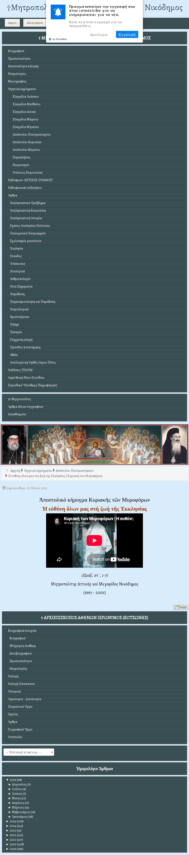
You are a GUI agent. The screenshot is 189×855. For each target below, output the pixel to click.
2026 (11, 780)
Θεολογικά (16, 271)
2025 (11, 821)
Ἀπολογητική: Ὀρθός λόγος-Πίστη (32, 362)
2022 (11, 835)
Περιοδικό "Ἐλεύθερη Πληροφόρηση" (33, 385)
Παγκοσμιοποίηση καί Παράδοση (31, 302)
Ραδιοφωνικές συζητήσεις (25, 188)
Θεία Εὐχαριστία (20, 286)
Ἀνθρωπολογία (19, 279)
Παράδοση (16, 294)
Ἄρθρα (12, 195)
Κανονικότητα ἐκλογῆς (23, 66)
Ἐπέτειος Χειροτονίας (28, 172)
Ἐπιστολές (15, 737)
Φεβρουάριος (19, 812)
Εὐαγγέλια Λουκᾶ (24, 112)
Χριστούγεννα (18, 317)
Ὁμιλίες (13, 714)
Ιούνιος (15, 793)
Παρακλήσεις (21, 157)
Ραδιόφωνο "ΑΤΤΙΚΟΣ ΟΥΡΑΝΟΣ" (30, 180)
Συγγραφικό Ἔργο (20, 729)
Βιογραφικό (16, 51)
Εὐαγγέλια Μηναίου (26, 127)
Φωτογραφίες (17, 81)
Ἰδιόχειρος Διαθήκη (22, 646)
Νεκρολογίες (17, 74)
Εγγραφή (127, 34)
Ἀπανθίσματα (17, 414)
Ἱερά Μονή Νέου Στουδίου (26, 377)
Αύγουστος (17, 784)
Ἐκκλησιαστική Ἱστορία (25, 218)
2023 (11, 830)
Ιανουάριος (18, 816)
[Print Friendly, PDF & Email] (180, 607)
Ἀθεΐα (13, 355)
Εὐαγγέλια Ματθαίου (27, 104)
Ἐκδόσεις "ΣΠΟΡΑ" (20, 370)
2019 (11, 849)
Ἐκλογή (13, 676)
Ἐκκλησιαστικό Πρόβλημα (26, 203)
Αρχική (12, 23)
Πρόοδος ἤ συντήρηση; (24, 347)
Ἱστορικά (14, 691)
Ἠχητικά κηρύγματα (22, 89)
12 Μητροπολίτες (19, 399)
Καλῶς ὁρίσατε (35, 23)
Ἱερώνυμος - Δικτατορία (24, 699)
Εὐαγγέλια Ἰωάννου (26, 96)
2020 (11, 844)
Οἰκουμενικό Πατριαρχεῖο (27, 233)
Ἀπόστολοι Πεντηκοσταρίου (32, 134)
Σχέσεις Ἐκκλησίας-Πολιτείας (29, 226)
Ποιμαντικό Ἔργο (20, 706)
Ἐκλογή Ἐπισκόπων (21, 684)
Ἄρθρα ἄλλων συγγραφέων (25, 406)
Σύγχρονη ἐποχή (20, 339)
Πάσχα (13, 324)
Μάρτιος (16, 807)
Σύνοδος (15, 256)
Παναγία (15, 332)
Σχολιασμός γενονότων (24, 241)
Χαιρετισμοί (21, 165)
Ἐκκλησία (15, 248)
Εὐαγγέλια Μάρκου (25, 119)
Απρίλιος (16, 803)
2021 (11, 840)
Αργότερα (99, 34)
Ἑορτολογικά (18, 309)
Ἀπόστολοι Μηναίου (26, 150)
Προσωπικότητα (19, 58)
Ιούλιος (15, 789)
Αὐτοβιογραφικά (20, 653)
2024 (11, 826)
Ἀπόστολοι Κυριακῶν (27, 142)
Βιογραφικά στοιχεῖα (22, 630)
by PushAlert (60, 39)
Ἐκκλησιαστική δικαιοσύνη (27, 210)
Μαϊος (14, 798)
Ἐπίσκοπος (16, 264)
